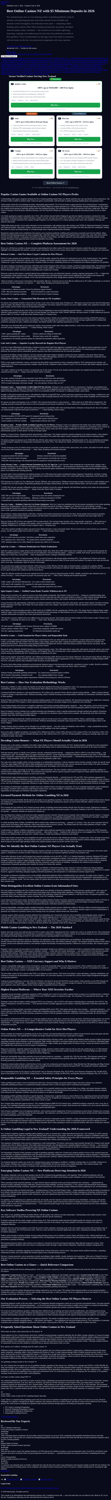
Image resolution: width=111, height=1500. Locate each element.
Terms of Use (15, 1488)
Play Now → (55, 105)
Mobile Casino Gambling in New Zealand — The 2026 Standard (40, 64)
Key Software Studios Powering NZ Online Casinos (83, 70)
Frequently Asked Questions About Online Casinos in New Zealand (25, 74)
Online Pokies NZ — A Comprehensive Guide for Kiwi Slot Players (77, 66)
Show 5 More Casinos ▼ (55, 183)
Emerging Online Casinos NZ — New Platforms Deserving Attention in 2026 (36, 70)
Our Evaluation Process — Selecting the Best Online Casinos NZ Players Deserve (72, 72)
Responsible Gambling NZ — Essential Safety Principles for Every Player (27, 68)
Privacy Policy (6, 1488)
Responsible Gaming (52, 1488)
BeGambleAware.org (73, 187)
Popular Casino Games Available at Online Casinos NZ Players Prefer (25, 58)
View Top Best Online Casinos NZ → (20, 46)
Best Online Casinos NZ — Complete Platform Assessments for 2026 (74, 58)
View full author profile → (10, 1417)
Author (3, 4)
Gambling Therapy (45, 1479)
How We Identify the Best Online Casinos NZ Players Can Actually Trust (49, 62)
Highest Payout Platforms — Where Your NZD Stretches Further (29, 66)
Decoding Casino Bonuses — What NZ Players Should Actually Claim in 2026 (60, 60)
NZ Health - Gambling (29, 1479)
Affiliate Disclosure (27, 1488)
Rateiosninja (5, 2)
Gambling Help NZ (12, 1479)
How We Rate (39, 1488)
